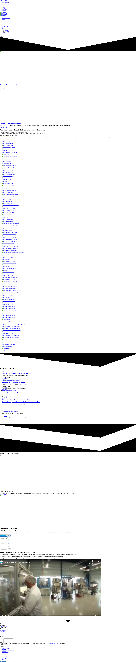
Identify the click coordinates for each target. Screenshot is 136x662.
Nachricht (2, 642)
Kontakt (3, 19)
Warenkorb (6, 30)
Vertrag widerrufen (3, 661)
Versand (5, 378)
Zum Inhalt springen (3, 0)
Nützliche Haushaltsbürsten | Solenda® (10, 123)
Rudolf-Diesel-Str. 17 (3, 626)
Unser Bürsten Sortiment (6, 18)
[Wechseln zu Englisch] (4, 8)
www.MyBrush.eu (3, 631)
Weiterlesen (4, 379)
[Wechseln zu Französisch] (4, 9)
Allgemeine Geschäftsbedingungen (8, 650)
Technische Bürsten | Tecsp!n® (8, 84)
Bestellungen (6, 22)
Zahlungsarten (4, 653)
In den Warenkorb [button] (5, 389)
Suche (1, 34)
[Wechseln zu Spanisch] (4, 10)
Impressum (4, 649)
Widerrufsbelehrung (5, 652)
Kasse (5, 29)
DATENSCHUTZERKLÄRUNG (54, 643)
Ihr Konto (3, 20)
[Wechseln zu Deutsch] (4, 7)
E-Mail (1, 637)
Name (1, 636)
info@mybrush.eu (3, 630)
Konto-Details (6, 23)
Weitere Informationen (3, 494)
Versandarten (4, 651)
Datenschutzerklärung (5, 648)
